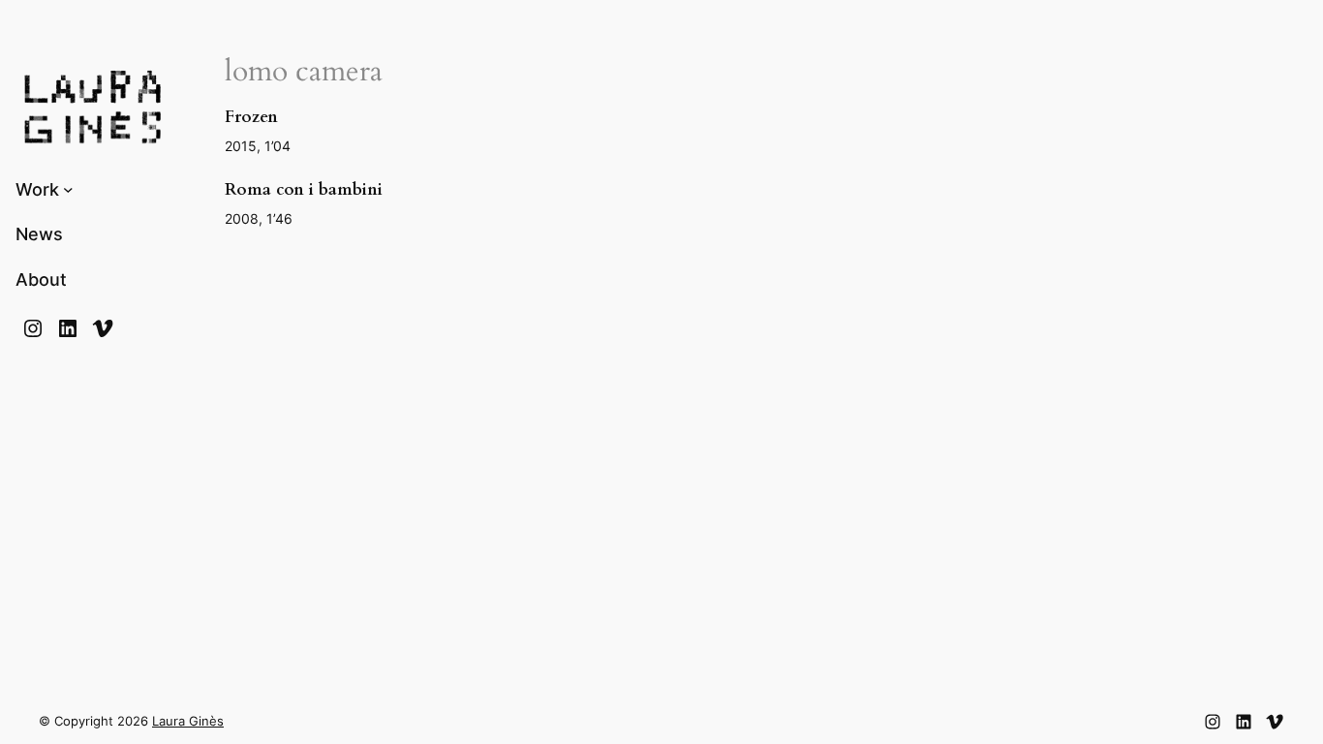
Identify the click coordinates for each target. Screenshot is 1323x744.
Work (37, 189)
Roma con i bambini (304, 190)
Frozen (251, 117)
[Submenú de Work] (68, 189)
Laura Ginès (188, 721)
